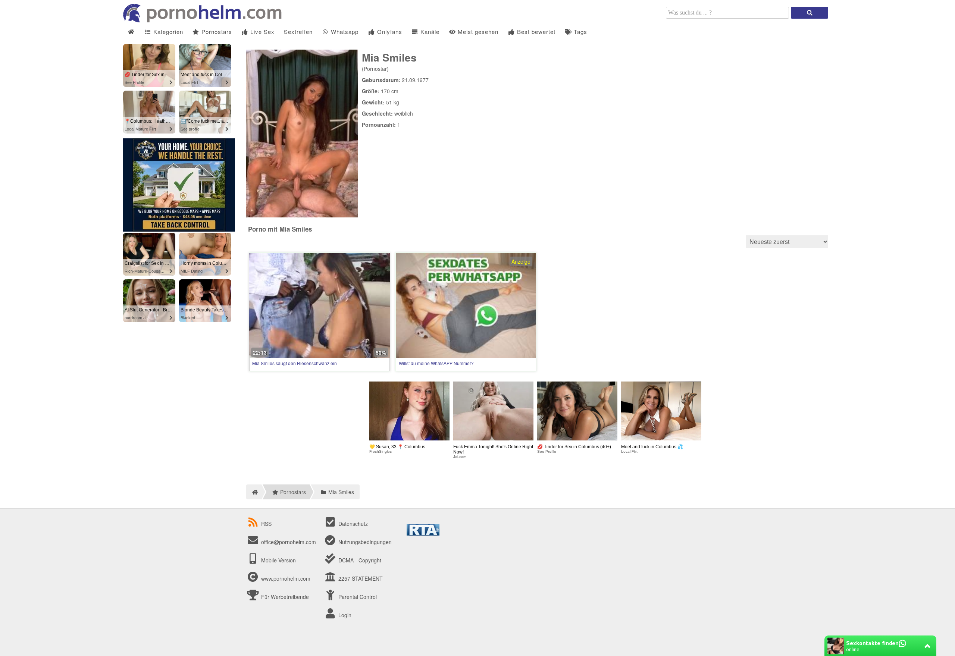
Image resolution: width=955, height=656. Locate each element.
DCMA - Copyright (359, 560)
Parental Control (357, 596)
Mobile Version (278, 560)
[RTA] (423, 533)
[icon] (131, 32)
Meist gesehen (477, 31)
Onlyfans (388, 31)
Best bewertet (535, 31)
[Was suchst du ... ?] (809, 13)
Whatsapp (343, 31)
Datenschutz (352, 523)
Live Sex (261, 31)
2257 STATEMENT (360, 578)
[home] (254, 491)
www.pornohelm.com (285, 578)
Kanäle (429, 31)
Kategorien (167, 31)
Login (344, 615)
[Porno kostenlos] (205, 20)
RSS (266, 523)
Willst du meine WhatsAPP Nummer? (436, 363)
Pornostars (216, 31)
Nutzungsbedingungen (364, 542)
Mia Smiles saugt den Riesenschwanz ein (294, 363)
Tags (579, 31)
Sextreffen (298, 31)
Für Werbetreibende (284, 596)
